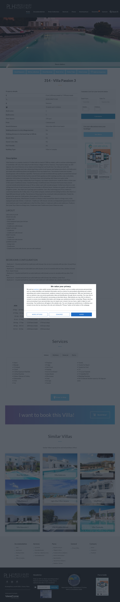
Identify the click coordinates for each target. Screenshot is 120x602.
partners (36, 289)
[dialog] (60, 301)
